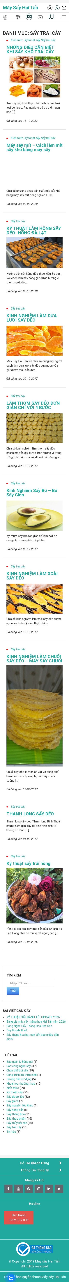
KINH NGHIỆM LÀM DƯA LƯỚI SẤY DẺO (31, 318)
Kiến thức (17, 40)
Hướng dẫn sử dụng (18, 1079)
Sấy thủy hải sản (16, 1123)
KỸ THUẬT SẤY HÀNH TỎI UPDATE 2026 (33, 1017)
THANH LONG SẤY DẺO (30, 814)
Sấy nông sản (14, 1110)
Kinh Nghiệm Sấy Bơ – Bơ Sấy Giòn (31, 492)
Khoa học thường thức (21, 1083)
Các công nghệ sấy (18, 1066)
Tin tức (11, 1131)
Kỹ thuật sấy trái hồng (28, 863)
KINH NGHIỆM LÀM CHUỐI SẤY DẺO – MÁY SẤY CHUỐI (34, 658)
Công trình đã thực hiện (21, 1075)
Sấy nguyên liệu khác (19, 1105)
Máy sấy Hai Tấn (20, 7)
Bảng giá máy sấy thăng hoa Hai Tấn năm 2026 (36, 1021)
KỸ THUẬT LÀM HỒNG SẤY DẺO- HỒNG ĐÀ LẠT (33, 230)
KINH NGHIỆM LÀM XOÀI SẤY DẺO (32, 575)
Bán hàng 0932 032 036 (19, 1217)
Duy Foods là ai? (16, 1030)
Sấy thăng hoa (15, 1114)
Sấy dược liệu (15, 1096)
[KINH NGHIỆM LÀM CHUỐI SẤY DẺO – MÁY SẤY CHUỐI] (34, 715)
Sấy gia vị (12, 1101)
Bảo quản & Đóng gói (19, 1061)
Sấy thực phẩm (16, 1118)
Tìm (13, 991)
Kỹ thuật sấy (32, 40)
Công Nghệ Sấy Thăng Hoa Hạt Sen (29, 1026)
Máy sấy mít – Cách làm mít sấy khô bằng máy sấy (34, 147)
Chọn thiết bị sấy (17, 1070)
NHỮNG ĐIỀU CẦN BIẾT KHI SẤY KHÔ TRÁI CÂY (30, 49)
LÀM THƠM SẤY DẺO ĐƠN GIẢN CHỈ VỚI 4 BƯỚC (33, 405)
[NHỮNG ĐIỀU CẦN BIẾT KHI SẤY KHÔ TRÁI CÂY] (34, 77)
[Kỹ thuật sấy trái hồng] (34, 895)
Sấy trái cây (48, 40)
